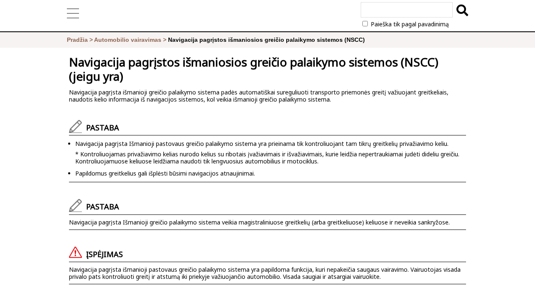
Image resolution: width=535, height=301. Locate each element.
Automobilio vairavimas (127, 39)
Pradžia (77, 39)
